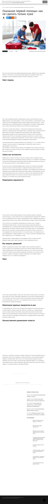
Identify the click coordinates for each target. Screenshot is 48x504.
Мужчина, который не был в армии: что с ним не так (38, 421)
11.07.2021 (11, 51)
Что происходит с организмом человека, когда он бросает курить (38, 457)
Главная (7, 7)
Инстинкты (11, 7)
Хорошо (45, 1)
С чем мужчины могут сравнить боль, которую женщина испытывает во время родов (34, 405)
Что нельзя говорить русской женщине (38, 445)
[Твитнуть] (7, 17)
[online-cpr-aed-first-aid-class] (24, 35)
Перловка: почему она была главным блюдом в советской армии (38, 432)
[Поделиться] (10, 17)
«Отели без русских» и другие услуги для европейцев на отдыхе (38, 451)
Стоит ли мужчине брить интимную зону (37, 426)
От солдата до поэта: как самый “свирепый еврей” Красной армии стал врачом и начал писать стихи (39, 439)
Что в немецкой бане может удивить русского (38, 463)
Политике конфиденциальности (18, 2)
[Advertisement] (22, 63)
